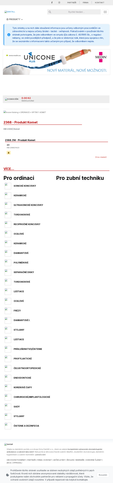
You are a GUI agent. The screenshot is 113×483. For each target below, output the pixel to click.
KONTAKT (48, 460)
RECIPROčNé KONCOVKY (27, 224)
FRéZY (17, 310)
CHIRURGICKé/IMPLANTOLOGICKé (32, 397)
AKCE (9, 463)
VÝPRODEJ (17, 463)
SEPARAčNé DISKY (24, 272)
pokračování (40, 455)
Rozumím (103, 475)
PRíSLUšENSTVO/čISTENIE (28, 349)
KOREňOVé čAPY (23, 387)
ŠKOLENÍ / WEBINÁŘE (75, 460)
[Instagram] (59, 2)
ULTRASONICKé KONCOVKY (28, 205)
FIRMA (39, 460)
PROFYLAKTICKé (23, 358)
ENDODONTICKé (22, 378)
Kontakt (99, 2)
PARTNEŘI (31, 460)
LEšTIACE (19, 291)
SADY (17, 406)
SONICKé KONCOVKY (25, 186)
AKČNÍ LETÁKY (59, 460)
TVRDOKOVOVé (22, 214)
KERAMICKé (20, 195)
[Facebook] (52, 2)
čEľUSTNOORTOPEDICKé (27, 368)
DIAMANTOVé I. (22, 320)
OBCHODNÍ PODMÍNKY (16, 460)
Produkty (15, 19)
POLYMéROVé (21, 262)
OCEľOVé (19, 234)
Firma (85, 2)
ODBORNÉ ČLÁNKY (94, 460)
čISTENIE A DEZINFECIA (26, 426)
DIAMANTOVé (21, 253)
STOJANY (19, 330)
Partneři (71, 2)
